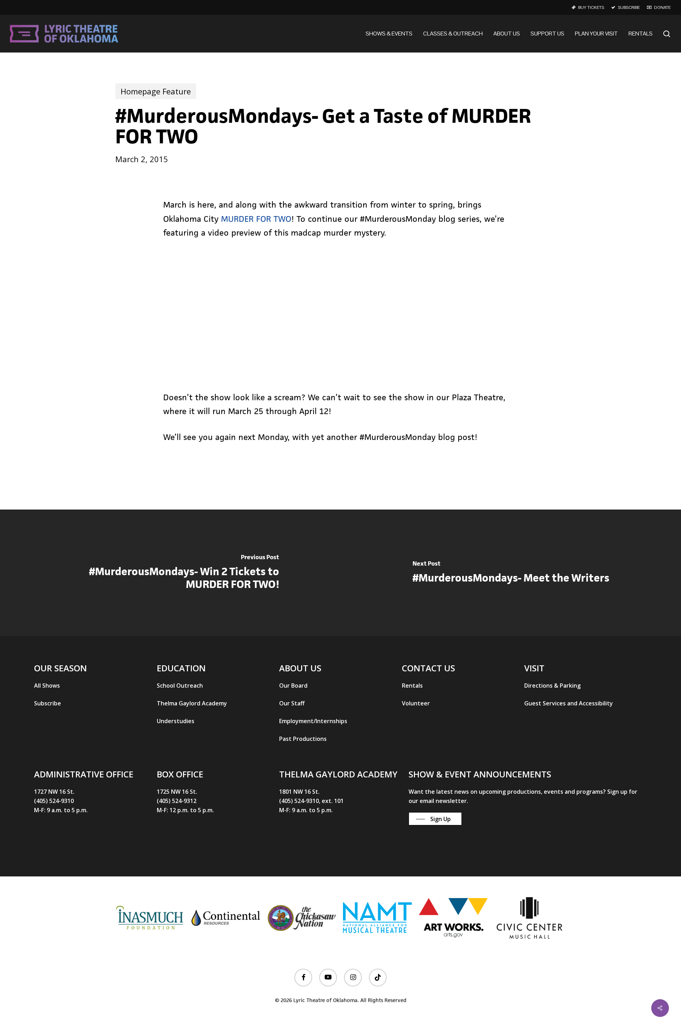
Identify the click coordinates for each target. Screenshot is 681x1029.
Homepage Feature (156, 91)
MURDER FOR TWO (256, 219)
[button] (47, 685)
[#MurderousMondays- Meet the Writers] (510, 572)
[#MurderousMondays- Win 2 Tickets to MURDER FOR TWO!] (170, 572)
